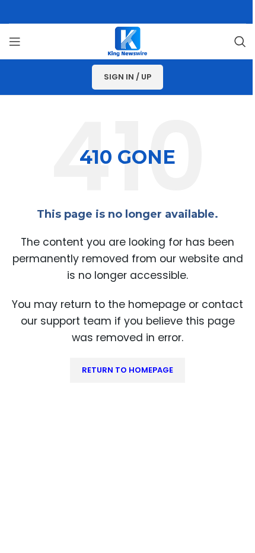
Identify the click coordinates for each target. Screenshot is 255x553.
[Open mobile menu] (15, 41)
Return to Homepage (127, 370)
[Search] (240, 41)
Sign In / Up (127, 76)
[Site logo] (127, 40)
